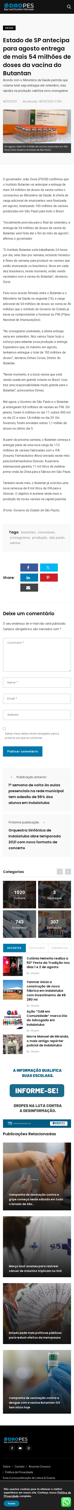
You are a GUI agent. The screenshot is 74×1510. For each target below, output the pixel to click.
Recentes (14, 948)
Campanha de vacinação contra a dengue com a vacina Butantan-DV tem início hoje (34, 1402)
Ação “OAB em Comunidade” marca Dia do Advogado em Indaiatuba (47, 1018)
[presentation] (60, 872)
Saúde (9, 28)
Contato (20, 1466)
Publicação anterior (31, 777)
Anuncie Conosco (40, 1466)
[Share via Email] (29, 588)
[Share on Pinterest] (49, 578)
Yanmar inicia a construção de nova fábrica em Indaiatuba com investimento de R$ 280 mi (46, 991)
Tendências (59, 948)
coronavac (46, 532)
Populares (37, 948)
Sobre (6, 1466)
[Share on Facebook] (29, 567)
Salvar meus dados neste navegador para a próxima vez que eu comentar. (32, 735)
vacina (15, 543)
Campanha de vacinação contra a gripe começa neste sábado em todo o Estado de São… (36, 1199)
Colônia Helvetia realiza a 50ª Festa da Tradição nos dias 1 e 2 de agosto (48, 963)
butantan (28, 532)
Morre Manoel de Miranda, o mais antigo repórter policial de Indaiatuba (48, 1041)
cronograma (20, 537)
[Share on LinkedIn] (29, 578)
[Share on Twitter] (49, 567)
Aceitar (11, 1503)
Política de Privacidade (19, 1472)
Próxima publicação (23, 822)
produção (39, 537)
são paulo (56, 537)
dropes (35, 973)
